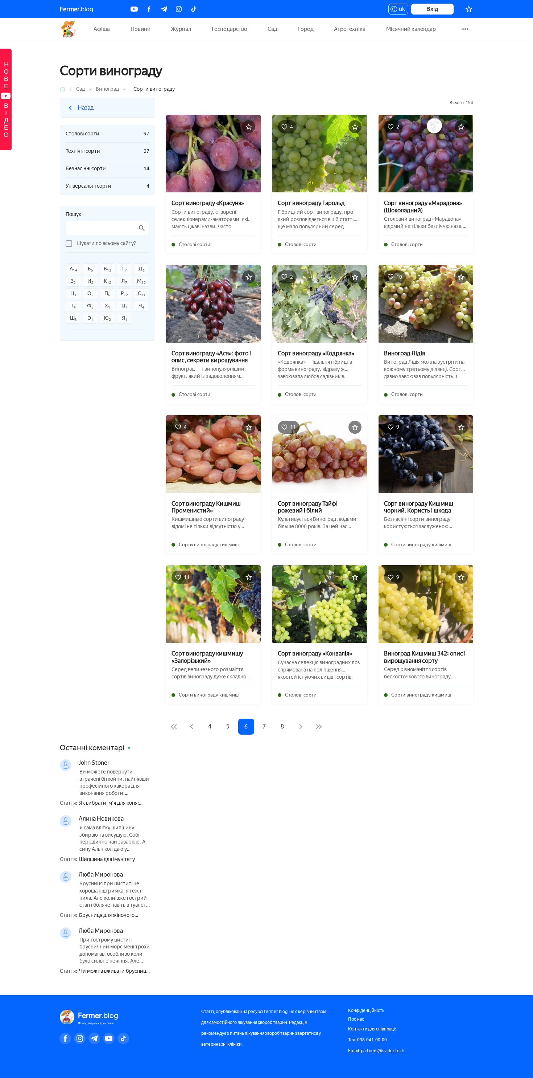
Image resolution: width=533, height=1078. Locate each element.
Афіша (102, 29)
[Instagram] (178, 9)
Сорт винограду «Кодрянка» (316, 353)
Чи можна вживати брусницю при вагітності (114, 971)
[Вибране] (468, 9)
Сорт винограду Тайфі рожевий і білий (308, 507)
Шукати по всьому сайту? (106, 243)
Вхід (432, 9)
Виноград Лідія (404, 353)
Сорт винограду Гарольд (311, 203)
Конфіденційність (366, 1010)
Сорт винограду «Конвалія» (315, 653)
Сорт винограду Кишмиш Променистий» (206, 507)
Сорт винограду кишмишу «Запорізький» (207, 657)
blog (76, 9)
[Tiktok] (193, 9)
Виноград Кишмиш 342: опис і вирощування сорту (425, 657)
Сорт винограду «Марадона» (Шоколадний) (423, 206)
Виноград (107, 89)
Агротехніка (349, 29)
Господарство (229, 29)
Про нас (356, 1019)
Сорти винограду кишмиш (209, 544)
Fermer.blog (69, 29)
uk (400, 10)
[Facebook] (149, 9)
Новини (140, 29)
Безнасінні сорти (107, 169)
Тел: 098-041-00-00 (367, 1039)
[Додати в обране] (248, 126)
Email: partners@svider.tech (376, 1050)
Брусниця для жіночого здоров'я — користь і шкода (112, 915)
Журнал (181, 29)
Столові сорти (107, 134)
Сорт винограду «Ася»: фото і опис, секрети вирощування (211, 357)
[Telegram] (163, 9)
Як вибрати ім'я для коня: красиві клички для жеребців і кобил (114, 803)
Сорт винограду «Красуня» (208, 203)
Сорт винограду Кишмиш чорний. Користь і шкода (418, 507)
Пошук (73, 214)
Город (306, 29)
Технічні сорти (107, 151)
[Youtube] (134, 9)
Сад (272, 29)
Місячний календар (411, 29)
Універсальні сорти (107, 186)
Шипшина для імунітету (107, 859)
